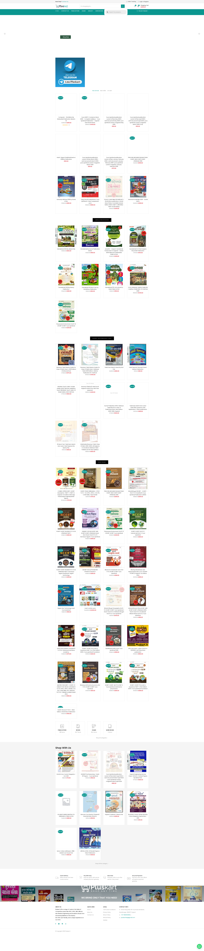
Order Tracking (132, 1)
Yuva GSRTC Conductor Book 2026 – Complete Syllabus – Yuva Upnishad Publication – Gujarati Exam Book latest (90, 119)
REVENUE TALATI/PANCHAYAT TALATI (102, 338)
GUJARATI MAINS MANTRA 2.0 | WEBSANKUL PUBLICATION (66, 815)
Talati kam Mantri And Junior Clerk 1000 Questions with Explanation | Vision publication (138, 407)
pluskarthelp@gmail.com (128, 917)
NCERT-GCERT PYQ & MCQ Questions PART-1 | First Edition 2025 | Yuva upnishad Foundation (138, 686)
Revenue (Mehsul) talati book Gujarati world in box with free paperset (90, 388)
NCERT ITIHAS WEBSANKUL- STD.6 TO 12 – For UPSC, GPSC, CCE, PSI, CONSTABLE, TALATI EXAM (90, 493)
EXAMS (94, 730)
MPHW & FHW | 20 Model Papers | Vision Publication (90, 852)
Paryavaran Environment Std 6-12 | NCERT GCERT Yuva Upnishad (66, 325)
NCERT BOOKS (102, 462)
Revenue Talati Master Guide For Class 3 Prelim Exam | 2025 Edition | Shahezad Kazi (66, 369)
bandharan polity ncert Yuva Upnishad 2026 (114, 649)
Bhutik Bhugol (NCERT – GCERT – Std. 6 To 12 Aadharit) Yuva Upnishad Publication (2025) (137, 493)
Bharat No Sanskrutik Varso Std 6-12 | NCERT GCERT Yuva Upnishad (114, 571)
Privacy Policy (107, 912)
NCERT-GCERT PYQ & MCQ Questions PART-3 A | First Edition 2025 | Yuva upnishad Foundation (90, 650)
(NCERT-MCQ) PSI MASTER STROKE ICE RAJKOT (90, 570)
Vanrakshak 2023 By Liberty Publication (66, 288)
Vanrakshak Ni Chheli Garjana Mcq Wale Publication (137, 250)
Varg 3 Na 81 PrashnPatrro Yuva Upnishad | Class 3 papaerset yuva (90, 201)
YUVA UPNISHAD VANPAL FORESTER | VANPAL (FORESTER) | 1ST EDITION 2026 (138, 289)
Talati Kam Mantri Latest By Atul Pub (114, 368)
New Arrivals (95, 90)
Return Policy (106, 915)
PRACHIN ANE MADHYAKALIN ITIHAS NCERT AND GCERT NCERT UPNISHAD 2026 (138, 159)
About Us (89, 912)
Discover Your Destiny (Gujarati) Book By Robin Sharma (90, 815)
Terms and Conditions (109, 909)
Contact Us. (65, 1)
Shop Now (138, 34)
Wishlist (105, 920)
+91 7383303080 (125, 915)
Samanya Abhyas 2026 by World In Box (66, 200)
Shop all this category (101, 863)
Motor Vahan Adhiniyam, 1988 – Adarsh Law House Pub (66, 852)
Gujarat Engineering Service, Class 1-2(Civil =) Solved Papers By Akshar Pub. (138, 776)
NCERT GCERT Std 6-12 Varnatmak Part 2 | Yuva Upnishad (138, 533)
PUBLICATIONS (75, 11)
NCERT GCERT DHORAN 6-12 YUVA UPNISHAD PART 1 (66, 532)
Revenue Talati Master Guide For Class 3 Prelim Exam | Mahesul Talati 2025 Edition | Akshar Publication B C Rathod (90, 370)
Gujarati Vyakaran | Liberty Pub (114, 814)
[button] (143, 6)
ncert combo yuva (90, 608)
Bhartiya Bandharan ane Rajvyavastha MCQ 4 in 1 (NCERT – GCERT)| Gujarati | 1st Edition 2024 (137, 572)
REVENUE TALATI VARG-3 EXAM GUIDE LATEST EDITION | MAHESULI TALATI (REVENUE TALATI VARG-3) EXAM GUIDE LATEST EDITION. (66, 389)
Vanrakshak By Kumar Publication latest (90, 250)
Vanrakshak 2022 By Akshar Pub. (66, 249)
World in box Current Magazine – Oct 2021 (66, 775)
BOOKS (78, 730)
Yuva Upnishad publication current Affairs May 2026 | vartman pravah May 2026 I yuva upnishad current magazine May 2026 (114, 120)
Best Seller (103, 90)
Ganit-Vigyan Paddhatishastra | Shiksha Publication (66, 158)
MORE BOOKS (99, 11)
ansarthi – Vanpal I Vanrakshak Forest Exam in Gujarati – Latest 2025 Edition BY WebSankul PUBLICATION (114, 251)
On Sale (109, 90)
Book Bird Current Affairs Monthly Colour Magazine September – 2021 (138, 816)
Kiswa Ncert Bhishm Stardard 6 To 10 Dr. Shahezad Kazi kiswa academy (66, 650)
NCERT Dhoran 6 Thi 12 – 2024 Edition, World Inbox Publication (66, 711)
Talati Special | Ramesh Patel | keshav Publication (138, 368)
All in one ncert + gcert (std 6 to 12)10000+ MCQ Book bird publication (137, 650)
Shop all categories (101, 738)
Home (57, 11)
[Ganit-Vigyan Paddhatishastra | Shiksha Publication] (66, 144)
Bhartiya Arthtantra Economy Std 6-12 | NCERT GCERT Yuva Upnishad (90, 686)
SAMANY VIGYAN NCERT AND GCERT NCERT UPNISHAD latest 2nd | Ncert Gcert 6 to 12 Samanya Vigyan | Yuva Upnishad (90, 534)
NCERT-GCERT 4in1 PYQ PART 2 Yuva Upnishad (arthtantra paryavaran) (114, 686)
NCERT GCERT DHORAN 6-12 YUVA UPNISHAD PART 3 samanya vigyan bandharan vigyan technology (66, 572)
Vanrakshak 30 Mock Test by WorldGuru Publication (90, 288)
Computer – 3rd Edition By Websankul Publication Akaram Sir (66, 119)
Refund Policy (107, 917)
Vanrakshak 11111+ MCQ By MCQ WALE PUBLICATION (114, 288)
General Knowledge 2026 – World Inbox (138, 200)
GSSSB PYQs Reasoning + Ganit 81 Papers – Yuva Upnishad (90, 775)
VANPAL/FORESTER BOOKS (102, 220)
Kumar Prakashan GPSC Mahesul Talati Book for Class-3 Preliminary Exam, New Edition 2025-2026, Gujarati (114, 408)
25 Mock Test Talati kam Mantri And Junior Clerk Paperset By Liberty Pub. (66, 446)
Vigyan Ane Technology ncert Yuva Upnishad (66, 609)
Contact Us (65, 11)
